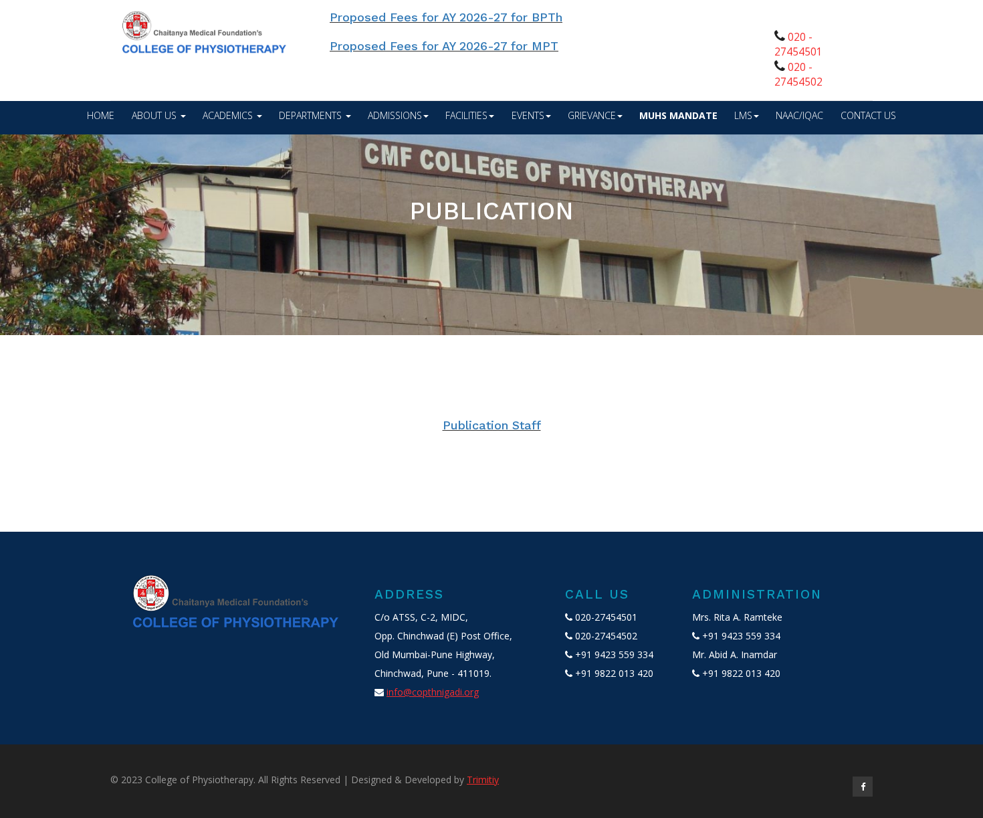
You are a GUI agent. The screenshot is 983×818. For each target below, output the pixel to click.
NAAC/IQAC (799, 115)
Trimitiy (483, 779)
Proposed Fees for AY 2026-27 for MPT (413, 46)
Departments (311, 115)
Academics (229, 115)
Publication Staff (492, 425)
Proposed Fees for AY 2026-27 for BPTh (415, 17)
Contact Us (868, 115)
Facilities (466, 115)
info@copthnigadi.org (433, 692)
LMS (743, 115)
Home (100, 115)
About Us (155, 115)
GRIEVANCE (592, 115)
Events (528, 115)
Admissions (395, 115)
